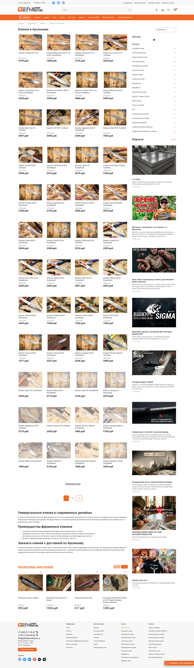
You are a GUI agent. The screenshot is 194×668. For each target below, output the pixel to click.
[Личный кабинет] (156, 9)
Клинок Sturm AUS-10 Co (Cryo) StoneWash (29, 91)
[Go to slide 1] (29, 48)
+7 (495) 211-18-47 (39, 3)
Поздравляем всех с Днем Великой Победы (152, 482)
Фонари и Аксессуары (156, 641)
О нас (54, 17)
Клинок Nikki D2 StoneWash (30, 461)
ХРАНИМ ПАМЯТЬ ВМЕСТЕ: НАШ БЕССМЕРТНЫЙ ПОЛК (147, 533)
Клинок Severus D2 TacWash (58, 426)
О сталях (136, 179)
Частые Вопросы (99, 641)
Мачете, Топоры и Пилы (141, 96)
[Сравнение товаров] (162, 9)
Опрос (96, 644)
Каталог (26, 17)
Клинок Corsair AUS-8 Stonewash (27, 354)
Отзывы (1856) (93, 17)
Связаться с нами (168, 3)
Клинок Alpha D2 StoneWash (30, 390)
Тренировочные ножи (140, 66)
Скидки (46, 17)
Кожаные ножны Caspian (28, 598)
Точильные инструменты (129, 657)
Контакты (69, 647)
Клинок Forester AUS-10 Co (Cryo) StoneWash (86, 91)
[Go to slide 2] (32, 48)
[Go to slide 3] (118, 48)
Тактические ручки (155, 644)
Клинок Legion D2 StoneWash (82, 166)
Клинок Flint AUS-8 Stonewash (111, 316)
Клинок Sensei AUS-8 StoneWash (55, 241)
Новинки (37, 17)
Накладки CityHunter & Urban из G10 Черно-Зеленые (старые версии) (115, 600)
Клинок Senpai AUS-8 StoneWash (112, 279)
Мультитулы (136, 101)
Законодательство (125, 17)
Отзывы (96, 637)
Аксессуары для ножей (140, 118)
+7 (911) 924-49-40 (24, 3)
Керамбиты (136, 88)
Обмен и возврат (72, 644)
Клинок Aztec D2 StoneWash (86, 390)
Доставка (71, 17)
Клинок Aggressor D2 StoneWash (55, 204)
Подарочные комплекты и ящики (144, 131)
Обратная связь (27, 649)
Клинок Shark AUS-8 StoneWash (27, 241)
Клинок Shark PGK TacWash (114, 128)
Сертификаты (127, 3)
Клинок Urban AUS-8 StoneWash (83, 279)
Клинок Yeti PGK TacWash (57, 128)
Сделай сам (32, 23)
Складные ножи (138, 48)
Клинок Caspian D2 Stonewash (111, 241)
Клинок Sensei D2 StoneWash (54, 462)
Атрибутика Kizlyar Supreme (142, 127)
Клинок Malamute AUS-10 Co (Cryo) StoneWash (58, 54)
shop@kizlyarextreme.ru (29, 638)
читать (173, 139)
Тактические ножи (139, 53)
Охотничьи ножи (138, 61)
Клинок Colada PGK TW (28, 53)
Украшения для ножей (140, 114)
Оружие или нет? (140, 580)
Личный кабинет (140, 3)
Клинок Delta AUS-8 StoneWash (55, 391)
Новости (82, 17)
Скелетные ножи (138, 79)
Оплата (62, 17)
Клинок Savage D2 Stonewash (110, 391)
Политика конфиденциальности (77, 641)
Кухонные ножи (138, 70)
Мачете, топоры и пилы (157, 654)
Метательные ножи (139, 92)
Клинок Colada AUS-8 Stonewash (55, 354)
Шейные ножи (137, 74)
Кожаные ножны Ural (83, 598)
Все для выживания (139, 123)
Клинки (42, 23)
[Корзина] (174, 9)
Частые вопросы (108, 17)
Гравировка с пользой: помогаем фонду (150, 432)
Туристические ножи (139, 57)
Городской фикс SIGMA (142, 382)
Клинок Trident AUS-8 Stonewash (27, 316)
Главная (21, 23)
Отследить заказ (154, 3)
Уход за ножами (138, 105)
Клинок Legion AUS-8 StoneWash (55, 279)
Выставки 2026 (99, 631)
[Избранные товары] (168, 9)
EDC (133, 109)
